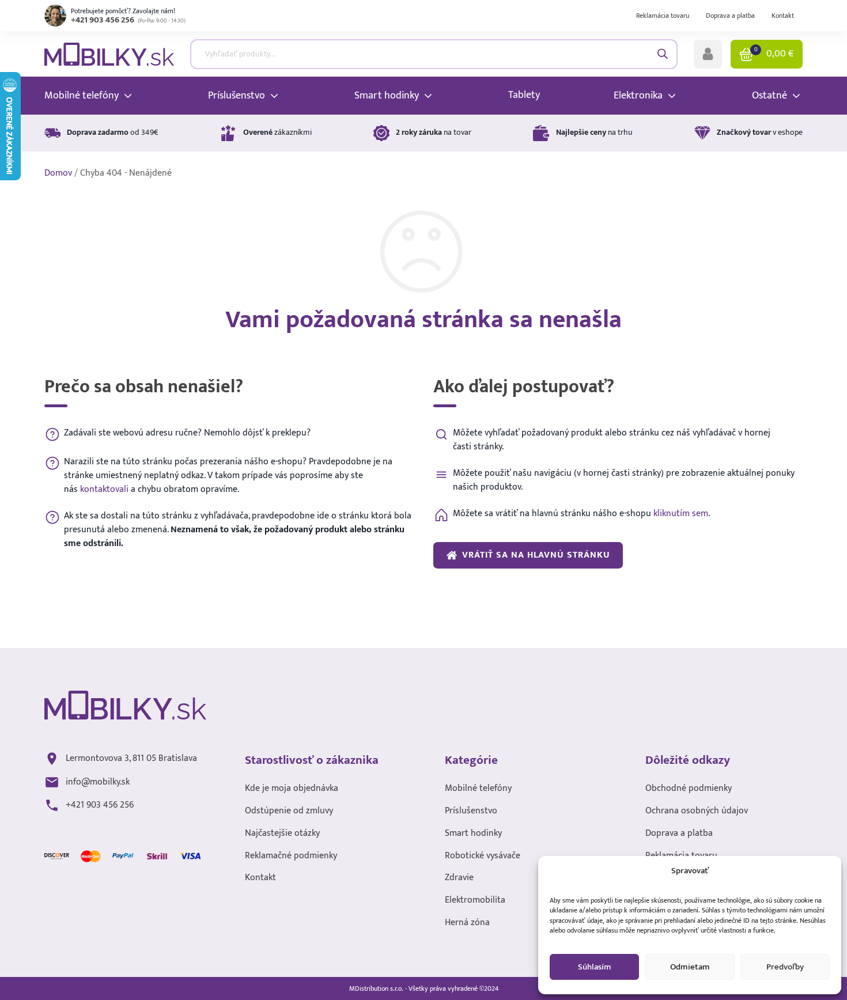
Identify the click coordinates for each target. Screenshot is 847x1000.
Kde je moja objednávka (291, 789)
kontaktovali (104, 489)
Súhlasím (594, 967)
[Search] (662, 53)
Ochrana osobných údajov (696, 811)
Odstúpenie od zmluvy (289, 811)
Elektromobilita (475, 901)
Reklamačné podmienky (291, 856)
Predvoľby (785, 967)
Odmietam (690, 967)
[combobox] (433, 54)
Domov (58, 173)
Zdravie (459, 878)
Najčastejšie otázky (282, 834)
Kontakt (783, 15)
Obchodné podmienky (688, 789)
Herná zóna (467, 923)
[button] (708, 54)
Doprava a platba (730, 15)
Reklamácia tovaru (662, 15)
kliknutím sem (680, 513)
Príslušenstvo (471, 811)
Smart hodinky (473, 834)
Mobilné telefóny (478, 789)
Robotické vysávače (482, 856)
